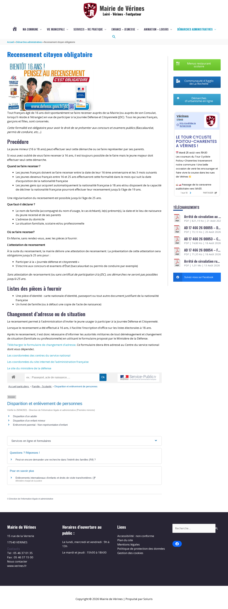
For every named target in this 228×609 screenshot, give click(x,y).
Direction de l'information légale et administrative (31, 499)
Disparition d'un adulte (25, 416)
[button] (114, 37)
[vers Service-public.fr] (138, 378)
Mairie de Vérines (122, 8)
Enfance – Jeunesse (123, 29)
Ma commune (30, 29)
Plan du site (125, 540)
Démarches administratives (195, 29)
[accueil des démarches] (13, 376)
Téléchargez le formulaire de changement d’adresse (41, 345)
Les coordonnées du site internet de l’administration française (48, 362)
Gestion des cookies (130, 553)
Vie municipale (56, 29)
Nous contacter (17, 561)
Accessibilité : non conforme (135, 536)
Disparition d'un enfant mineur (29, 420)
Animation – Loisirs (156, 29)
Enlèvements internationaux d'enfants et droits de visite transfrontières (54, 477)
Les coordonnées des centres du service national (38, 355)
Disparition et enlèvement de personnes (75, 386)
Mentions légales (128, 544)
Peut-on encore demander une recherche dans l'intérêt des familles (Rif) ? (56, 459)
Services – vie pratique (88, 29)
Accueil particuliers (19, 386)
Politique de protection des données (141, 548)
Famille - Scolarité (42, 386)
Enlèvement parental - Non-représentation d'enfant (40, 424)
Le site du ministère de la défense (29, 368)
